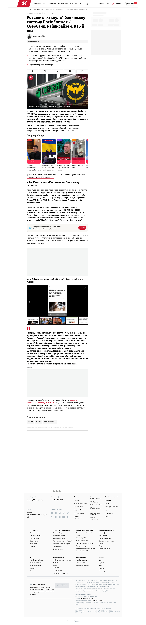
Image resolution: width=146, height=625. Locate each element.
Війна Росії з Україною (61, 530)
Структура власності (111, 506)
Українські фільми (36, 563)
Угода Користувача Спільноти (95, 514)
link (51, 513)
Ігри (82, 4)
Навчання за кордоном (60, 573)
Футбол (101, 563)
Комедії (32, 568)
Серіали (32, 571)
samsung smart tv (114, 611)
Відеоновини (34, 541)
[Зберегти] (82, 71)
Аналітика (74, 4)
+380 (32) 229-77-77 (87, 598)
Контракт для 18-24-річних (84, 543)
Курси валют (103, 536)
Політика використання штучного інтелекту (96, 503)
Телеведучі (77, 510)
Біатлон (101, 568)
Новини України (50, 4)
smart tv (103, 611)
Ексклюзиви (63, 4)
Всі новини (37, 4)
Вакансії (107, 503)
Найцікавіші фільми (36, 560)
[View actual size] (80, 287)
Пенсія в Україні (104, 549)
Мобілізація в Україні (84, 530)
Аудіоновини (34, 544)
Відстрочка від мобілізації (84, 546)
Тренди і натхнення (82, 565)
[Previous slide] (30, 302)
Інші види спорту (104, 571)
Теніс (100, 565)
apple (92, 611)
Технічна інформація (111, 497)
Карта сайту (109, 513)
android (80, 611)
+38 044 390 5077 (57, 500)
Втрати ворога (57, 549)
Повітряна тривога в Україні (62, 541)
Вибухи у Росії (57, 546)
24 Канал (29, 9)
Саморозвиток (57, 570)
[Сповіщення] (108, 3)
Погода (32, 546)
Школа (55, 565)
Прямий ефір (34, 538)
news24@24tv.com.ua (35, 500)
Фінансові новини (105, 538)
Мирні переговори (59, 538)
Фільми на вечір (35, 565)
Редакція (76, 500)
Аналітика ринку (81, 560)
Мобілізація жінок (82, 540)
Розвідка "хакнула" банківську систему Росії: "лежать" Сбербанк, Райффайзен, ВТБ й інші (67, 9)
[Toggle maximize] (85, 287)
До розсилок (62, 585)
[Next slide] (84, 302)
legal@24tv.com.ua (98, 600)
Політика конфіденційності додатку (95, 509)
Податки (102, 546)
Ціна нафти (103, 533)
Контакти (108, 500)
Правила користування (78, 517)
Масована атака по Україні (62, 544)
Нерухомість (81, 557)
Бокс (100, 560)
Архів (107, 510)
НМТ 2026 (56, 568)
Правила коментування (94, 518)
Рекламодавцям (79, 513)
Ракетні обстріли (58, 533)
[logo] (24, 3)
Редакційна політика (80, 503)
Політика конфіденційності (95, 497)
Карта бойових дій (59, 536)
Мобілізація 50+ (81, 538)
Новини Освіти (58, 557)
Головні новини (35, 533)
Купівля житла (81, 563)
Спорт (101, 557)
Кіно (31, 557)
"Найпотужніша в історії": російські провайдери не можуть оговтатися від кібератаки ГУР (56, 176)
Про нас (76, 497)
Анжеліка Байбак (39, 36)
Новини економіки (106, 530)
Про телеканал (78, 506)
